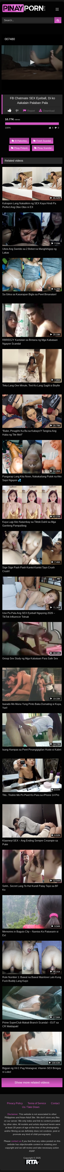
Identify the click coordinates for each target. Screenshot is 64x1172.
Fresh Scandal (44, 141)
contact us (16, 1141)
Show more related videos (32, 1082)
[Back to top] (54, 1163)
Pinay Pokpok (21, 148)
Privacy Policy (15, 1103)
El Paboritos (21, 141)
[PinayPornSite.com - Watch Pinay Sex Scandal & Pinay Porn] (26, 9)
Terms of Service (37, 1103)
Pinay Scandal (44, 148)
